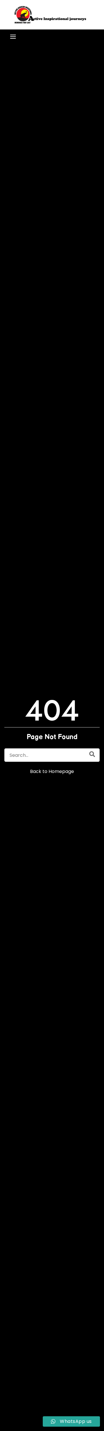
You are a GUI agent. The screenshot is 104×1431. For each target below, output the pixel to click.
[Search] (92, 754)
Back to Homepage (52, 771)
